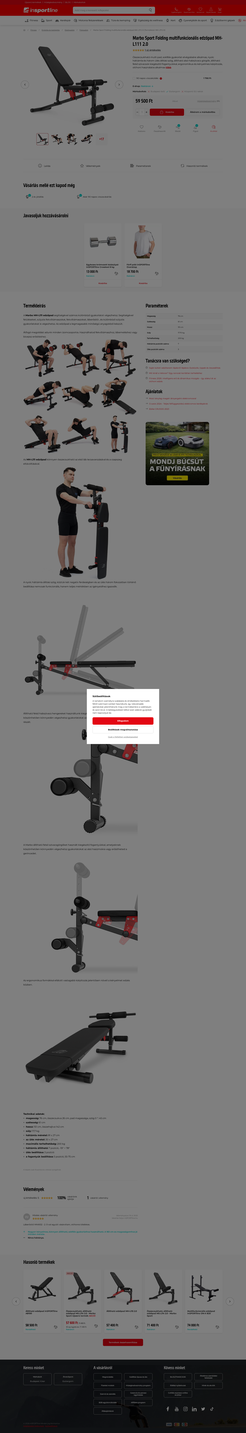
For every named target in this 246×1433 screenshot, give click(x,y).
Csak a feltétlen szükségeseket (123, 737)
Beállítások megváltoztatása (123, 729)
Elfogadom (123, 721)
